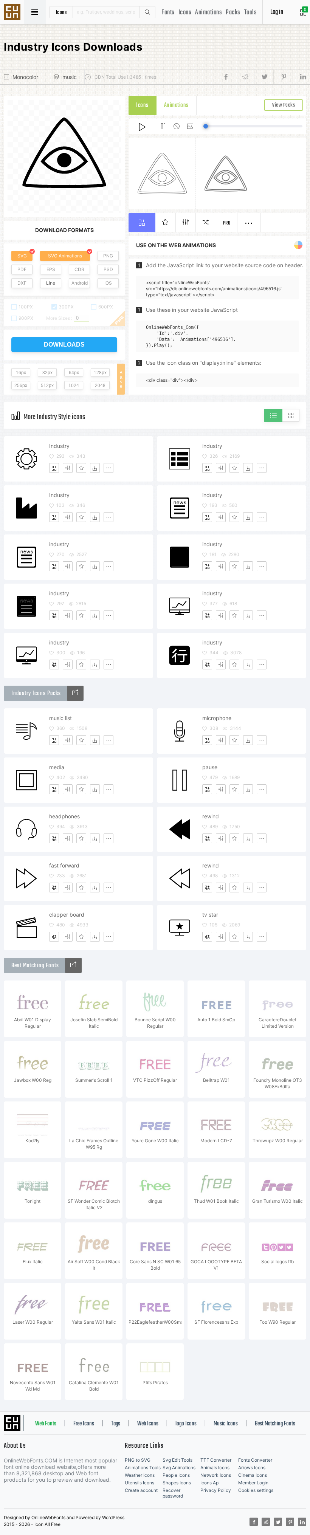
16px (21, 372)
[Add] (54, 468)
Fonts (168, 12)
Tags (115, 1424)
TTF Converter (215, 1460)
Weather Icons (140, 1475)
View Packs (283, 105)
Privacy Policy (215, 1490)
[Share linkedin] (299, 77)
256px (20, 385)
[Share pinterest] (283, 77)
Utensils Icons (139, 1482)
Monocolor (25, 77)
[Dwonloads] (95, 468)
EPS (50, 269)
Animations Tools (143, 1467)
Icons (185, 12)
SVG (22, 256)
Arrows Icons (251, 1467)
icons (61, 12)
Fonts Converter (255, 1460)
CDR (79, 269)
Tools (250, 12)
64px (74, 372)
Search (147, 12)
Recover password (173, 1493)
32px (47, 372)
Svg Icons (13, 13)
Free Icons (83, 1424)
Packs (233, 12)
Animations (208, 12)
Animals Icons (214, 1467)
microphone (216, 718)
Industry (59, 446)
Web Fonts (45, 1424)
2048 (100, 385)
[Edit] (68, 468)
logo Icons (186, 1424)
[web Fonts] (73, 965)
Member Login (253, 1482)
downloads (64, 344)
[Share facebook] (228, 77)
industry (212, 446)
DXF (21, 283)
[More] (108, 468)
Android (79, 283)
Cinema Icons (252, 1475)
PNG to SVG (137, 1460)
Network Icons (215, 1475)
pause (209, 767)
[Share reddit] (244, 77)
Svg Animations (179, 1467)
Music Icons (226, 1424)
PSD (108, 269)
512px (47, 385)
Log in (276, 12)
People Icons (176, 1475)
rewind (210, 816)
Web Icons (147, 1424)
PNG (108, 256)
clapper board (66, 914)
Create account (141, 1490)
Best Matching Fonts (275, 1424)
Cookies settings (255, 1490)
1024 (73, 385)
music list (60, 718)
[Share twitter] (263, 77)
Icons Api (210, 1482)
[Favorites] (81, 468)
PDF (21, 269)
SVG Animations (65, 256)
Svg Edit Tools (177, 1460)
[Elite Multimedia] (75, 693)
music (69, 77)
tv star (210, 914)
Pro (227, 223)
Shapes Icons (177, 1482)
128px (100, 372)
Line (50, 283)
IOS (108, 283)
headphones (64, 816)
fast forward (64, 865)
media (56, 767)
